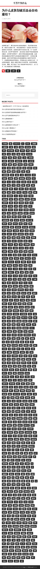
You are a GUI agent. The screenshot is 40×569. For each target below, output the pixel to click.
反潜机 (33, 199)
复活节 (14, 241)
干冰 (10, 279)
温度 (35, 370)
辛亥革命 (10, 502)
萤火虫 (23, 470)
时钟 (9, 317)
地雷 (9, 237)
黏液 (13, 557)
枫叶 (9, 338)
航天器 (28, 460)
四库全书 (32, 227)
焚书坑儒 (12, 383)
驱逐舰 (17, 547)
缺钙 (9, 443)
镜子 (33, 519)
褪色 (28, 484)
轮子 (18, 498)
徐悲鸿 (14, 290)
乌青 (23, 154)
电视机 (32, 404)
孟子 (22, 258)
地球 (31, 234)
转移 (13, 498)
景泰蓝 (25, 321)
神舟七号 (26, 425)
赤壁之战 (26, 491)
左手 (10, 276)
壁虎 (4, 241)
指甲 (10, 304)
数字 (32, 307)
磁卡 (4, 425)
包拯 (9, 192)
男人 (18, 408)
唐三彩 (16, 220)
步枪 (21, 345)
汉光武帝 (16, 352)
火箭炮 (4, 380)
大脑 (16, 244)
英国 (23, 467)
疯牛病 (28, 408)
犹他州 (26, 387)
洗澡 (18, 359)
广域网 (34, 279)
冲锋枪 (34, 182)
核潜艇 (32, 338)
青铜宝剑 (17, 533)
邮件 (4, 509)
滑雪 (10, 373)
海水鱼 (34, 363)
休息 (25, 164)
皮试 (16, 415)
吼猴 (9, 217)
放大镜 (21, 307)
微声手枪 (20, 290)
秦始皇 (14, 429)
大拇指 (4, 244)
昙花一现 (24, 317)
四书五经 (18, 227)
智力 (30, 321)
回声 (4, 230)
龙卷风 (16, 561)
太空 (26, 248)
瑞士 (4, 401)
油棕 (21, 356)
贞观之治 (10, 491)
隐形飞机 (5, 530)
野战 (29, 509)
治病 (30, 356)
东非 (4, 150)
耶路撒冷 (24, 446)
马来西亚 (5, 547)
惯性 (18, 293)
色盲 (17, 463)
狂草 (31, 387)
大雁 (32, 244)
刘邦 (33, 185)
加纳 (26, 189)
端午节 (4, 436)
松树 (34, 335)
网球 (18, 443)
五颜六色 (11, 161)
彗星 (31, 286)
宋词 (29, 262)
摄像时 (29, 304)
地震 (13, 237)
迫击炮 (21, 505)
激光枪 (27, 373)
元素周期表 (5, 175)
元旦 (18, 171)
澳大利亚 (20, 373)
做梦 (4, 171)
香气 (12, 543)
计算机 (23, 488)
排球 (19, 304)
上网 (16, 147)
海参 (13, 363)
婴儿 (19, 255)
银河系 (22, 519)
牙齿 (11, 387)
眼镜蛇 (4, 422)
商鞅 (30, 223)
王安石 (23, 394)
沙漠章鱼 (14, 356)
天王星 (21, 248)
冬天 (34, 178)
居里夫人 (11, 272)
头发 (16, 251)
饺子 (4, 543)
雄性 (11, 530)
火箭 (32, 377)
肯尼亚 (4, 453)
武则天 (26, 345)
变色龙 (4, 206)
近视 (10, 505)
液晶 (34, 366)
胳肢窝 (9, 457)
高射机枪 (5, 550)
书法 (19, 157)
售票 (10, 223)
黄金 (4, 557)
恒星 (13, 293)
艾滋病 (27, 463)
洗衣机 (28, 359)
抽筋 (28, 300)
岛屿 (26, 272)
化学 (13, 192)
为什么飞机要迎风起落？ (9, 134)
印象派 (31, 196)
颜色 (29, 536)
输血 (4, 502)
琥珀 (33, 397)
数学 (10, 310)
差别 (25, 276)
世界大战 (27, 147)
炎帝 (30, 380)
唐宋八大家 (29, 220)
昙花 (18, 317)
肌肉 (4, 450)
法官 (9, 359)
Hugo (24, 567)
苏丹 (13, 467)
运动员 (31, 502)
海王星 (4, 366)
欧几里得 (14, 345)
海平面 (23, 363)
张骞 (10, 286)
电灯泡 (16, 404)
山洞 (22, 272)
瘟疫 (9, 411)
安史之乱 (11, 262)
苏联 (18, 467)
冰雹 (29, 182)
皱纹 (21, 415)
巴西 (30, 276)
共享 (34, 175)
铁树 (17, 516)
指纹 (15, 304)
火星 (17, 377)
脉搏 (19, 457)
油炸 (25, 356)
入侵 (22, 175)
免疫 (17, 175)
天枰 (10, 248)
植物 (22, 342)
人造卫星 (31, 161)
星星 (35, 317)
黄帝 (31, 554)
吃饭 (16, 210)
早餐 (4, 317)
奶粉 (15, 255)
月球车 (28, 324)
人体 (25, 161)
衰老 (23, 484)
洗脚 (23, 359)
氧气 (18, 349)
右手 (30, 206)
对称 (25, 265)
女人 (10, 255)
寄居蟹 (9, 265)
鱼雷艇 (4, 554)
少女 (21, 269)
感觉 (4, 296)
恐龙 (9, 293)
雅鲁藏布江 (17, 530)
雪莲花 (29, 530)
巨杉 (21, 276)
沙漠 (9, 356)
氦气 (13, 349)
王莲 (35, 394)
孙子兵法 (5, 258)
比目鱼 (4, 349)
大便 (30, 241)
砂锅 (19, 422)
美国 (23, 443)
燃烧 (28, 383)
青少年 (4, 533)
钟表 (9, 516)
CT (23, 143)
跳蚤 (34, 495)
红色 (22, 439)
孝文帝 (16, 258)
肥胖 (32, 450)
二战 (24, 157)
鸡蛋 (15, 554)
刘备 (23, 185)
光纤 (12, 175)
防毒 (35, 523)
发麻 (16, 203)
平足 (15, 279)
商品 (21, 223)
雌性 (24, 530)
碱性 (30, 422)
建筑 (9, 283)
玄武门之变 (16, 394)
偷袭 (13, 171)
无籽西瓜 (16, 314)
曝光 (4, 324)
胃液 (17, 453)
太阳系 (4, 251)
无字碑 (9, 314)
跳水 (24, 495)
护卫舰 (22, 300)
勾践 (4, 192)
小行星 (15, 269)
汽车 (4, 356)
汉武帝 (22, 352)
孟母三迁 (27, 258)
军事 (16, 178)
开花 (30, 283)
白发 (28, 411)
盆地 (25, 415)
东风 (17, 150)
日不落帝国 (23, 314)
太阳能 (10, 251)
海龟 (24, 366)
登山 (23, 411)
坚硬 (18, 237)
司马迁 (10, 210)
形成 (4, 290)
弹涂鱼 (15, 286)
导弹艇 (4, 269)
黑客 (18, 557)
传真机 (31, 164)
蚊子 (4, 477)
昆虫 (13, 317)
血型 (4, 484)
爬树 (32, 383)
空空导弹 (10, 432)
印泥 (25, 196)
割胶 (11, 189)
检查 (17, 342)
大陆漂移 (26, 244)
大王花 (10, 244)
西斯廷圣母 (5, 488)
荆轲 (28, 467)
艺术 (22, 463)
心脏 (31, 290)
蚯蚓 (9, 477)
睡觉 (10, 422)
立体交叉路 (28, 432)
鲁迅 (10, 554)
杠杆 (9, 335)
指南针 (4, 304)
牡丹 (21, 387)
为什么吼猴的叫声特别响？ (9, 131)
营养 (29, 470)
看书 (9, 418)
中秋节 (22, 150)
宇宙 (34, 258)
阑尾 (30, 523)
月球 (23, 324)
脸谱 (4, 460)
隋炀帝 (27, 526)
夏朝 (25, 241)
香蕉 (17, 543)
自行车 (18, 460)
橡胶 (9, 345)
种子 (9, 429)
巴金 (35, 276)
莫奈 (13, 470)
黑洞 (23, 557)
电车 (9, 408)
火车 (10, 380)
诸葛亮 (34, 488)
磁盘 (15, 425)
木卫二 (32, 328)
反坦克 (27, 199)
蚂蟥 (32, 474)
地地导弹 (20, 234)
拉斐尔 (33, 300)
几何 (13, 185)
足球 (10, 495)
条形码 (14, 335)
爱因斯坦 (5, 387)
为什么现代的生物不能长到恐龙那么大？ (13, 109)
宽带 (4, 265)
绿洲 (4, 443)
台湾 (16, 206)
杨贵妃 (20, 335)
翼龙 (4, 446)
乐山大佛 (29, 154)
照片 (23, 383)
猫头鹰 (4, 394)
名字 (21, 210)
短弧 (15, 422)
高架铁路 (18, 550)
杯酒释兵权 (27, 335)
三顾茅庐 (5, 147)
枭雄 (13, 338)
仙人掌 (4, 164)
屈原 (17, 272)
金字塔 (4, 512)
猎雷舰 (22, 390)
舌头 (23, 460)
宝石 (34, 262)
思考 (4, 293)
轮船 (28, 498)
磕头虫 (20, 425)
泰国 (13, 359)
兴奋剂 (4, 178)
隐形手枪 (33, 526)
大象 (21, 244)
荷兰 (4, 470)
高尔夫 (11, 550)
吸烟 (4, 217)
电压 (30, 401)
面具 (4, 536)
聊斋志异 (31, 446)
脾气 (12, 460)
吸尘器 (32, 213)
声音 (9, 241)
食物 (28, 540)
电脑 (22, 404)
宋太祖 (17, 262)
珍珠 (22, 397)
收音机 (10, 307)
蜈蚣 (22, 477)
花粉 (4, 467)
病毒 (4, 411)
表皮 (18, 484)
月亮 (18, 324)
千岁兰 (19, 192)
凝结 (8, 71)
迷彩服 (27, 505)
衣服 (13, 484)
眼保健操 (19, 418)
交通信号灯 (18, 161)
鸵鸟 (19, 554)
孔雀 (29, 255)
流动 (34, 359)
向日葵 (32, 210)
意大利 (23, 293)
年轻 (24, 279)
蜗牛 (32, 477)
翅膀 (33, 443)
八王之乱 (27, 175)
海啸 (18, 363)
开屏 (21, 283)
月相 (34, 324)
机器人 (20, 331)
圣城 (26, 230)
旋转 (4, 314)
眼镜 (35, 418)
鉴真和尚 (16, 512)
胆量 (26, 453)
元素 (28, 171)
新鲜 (26, 310)
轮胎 (23, 498)
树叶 (27, 338)
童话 (35, 432)
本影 (15, 331)
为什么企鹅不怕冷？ (8, 122)
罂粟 (13, 443)
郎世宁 (9, 509)
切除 (18, 185)
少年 (25, 269)
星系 (9, 321)
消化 (29, 366)
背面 (31, 453)
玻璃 (12, 397)
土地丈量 (16, 230)
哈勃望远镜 (5, 220)
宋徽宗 (23, 262)
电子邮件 (5, 404)
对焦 (21, 265)
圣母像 (32, 230)
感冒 (29, 293)
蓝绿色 (17, 474)
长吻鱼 (8, 523)
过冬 (16, 502)
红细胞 (16, 439)
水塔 (33, 349)
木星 (4, 331)
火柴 (22, 377)
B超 (10, 143)
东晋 (34, 147)
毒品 (35, 345)
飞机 (9, 540)
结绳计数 (33, 439)
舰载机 (11, 463)
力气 (16, 189)
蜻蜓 (18, 481)
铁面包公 (23, 516)
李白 (4, 335)
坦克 (23, 237)
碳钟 (35, 422)
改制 (16, 307)
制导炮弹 (5, 189)
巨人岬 (15, 276)
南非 (4, 196)
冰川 (18, 182)
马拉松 (34, 543)
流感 (4, 363)
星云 (30, 317)
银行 (28, 519)
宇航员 (4, 262)
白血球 (33, 411)
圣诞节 (9, 234)
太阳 (31, 248)
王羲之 (29, 394)
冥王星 (28, 178)
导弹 (30, 265)
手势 (23, 296)
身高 (4, 498)
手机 (28, 296)
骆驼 (23, 547)
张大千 (4, 286)
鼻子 (33, 557)
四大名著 (25, 227)
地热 (26, 234)
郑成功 (15, 509)
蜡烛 (13, 481)
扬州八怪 (5, 300)
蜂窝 (17, 477)
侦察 (13, 168)
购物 (16, 491)
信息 (24, 168)
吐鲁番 (26, 210)
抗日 (11, 300)
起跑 (32, 491)
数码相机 (16, 310)
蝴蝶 (23, 481)
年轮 (19, 279)
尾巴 (30, 269)
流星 (9, 363)
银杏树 (16, 519)
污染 (31, 352)
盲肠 (35, 415)
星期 (4, 321)
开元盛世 (14, 283)
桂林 (8, 342)
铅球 (34, 516)
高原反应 (33, 547)
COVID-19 (16, 143)
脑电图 (25, 457)
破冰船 (25, 422)
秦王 (24, 429)
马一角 (22, 543)
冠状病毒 (22, 178)
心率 (26, 290)
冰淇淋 (23, 182)
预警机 (19, 536)
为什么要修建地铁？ (8, 119)
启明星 (14, 213)
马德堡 (28, 543)
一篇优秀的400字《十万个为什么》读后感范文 (15, 106)
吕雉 (4, 213)
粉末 (25, 436)
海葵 (10, 366)
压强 (16, 199)
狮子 (11, 390)
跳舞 (29, 495)
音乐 (9, 536)
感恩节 (34, 293)
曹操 (13, 324)
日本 (30, 314)
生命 (9, 401)
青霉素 (23, 533)
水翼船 (9, 352)
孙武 (11, 258)
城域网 (33, 237)
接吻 (24, 304)
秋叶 (32, 425)
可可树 (10, 206)
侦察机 (19, 168)
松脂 (4, 338)
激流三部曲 (5, 377)
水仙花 (27, 349)
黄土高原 (25, 554)
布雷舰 (4, 279)
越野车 (4, 495)
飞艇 (13, 540)
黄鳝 (9, 557)
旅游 (31, 310)
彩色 (9, 290)
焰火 (18, 383)
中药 (28, 150)
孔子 (24, 255)
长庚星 (19, 523)
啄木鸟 (15, 223)
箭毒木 (20, 436)
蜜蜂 (9, 481)
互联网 (4, 161)
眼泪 (25, 418)
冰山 (9, 182)
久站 (13, 154)
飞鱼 (18, 540)
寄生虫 (15, 265)
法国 (4, 359)
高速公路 (25, 550)
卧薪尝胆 (10, 196)
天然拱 (15, 248)
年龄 (29, 279)
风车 (4, 540)
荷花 (9, 470)
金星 (10, 512)
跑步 (19, 495)
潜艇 (15, 373)
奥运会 (4, 255)
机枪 (25, 331)
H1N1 (27, 143)
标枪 (18, 338)
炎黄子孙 (5, 383)
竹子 (10, 436)
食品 (23, 540)
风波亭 (34, 536)
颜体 (24, 536)
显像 (13, 321)
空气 (4, 432)
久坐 (9, 154)
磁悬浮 (9, 425)
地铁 (4, 237)
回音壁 (9, 230)
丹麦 (4, 154)
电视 (26, 404)
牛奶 (16, 387)
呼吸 (29, 217)
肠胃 (22, 450)
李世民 (31, 331)
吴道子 (26, 213)
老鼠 (13, 446)
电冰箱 (25, 401)
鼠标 (28, 557)
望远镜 (19, 328)
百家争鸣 (5, 415)
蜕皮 (27, 477)
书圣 (15, 157)
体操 (9, 168)
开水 (25, 283)
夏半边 (20, 241)
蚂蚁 (28, 474)
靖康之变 (30, 533)
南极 (35, 192)
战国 (9, 296)
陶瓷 (21, 526)
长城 (13, 523)
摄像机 (4, 307)
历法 (11, 199)
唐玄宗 (4, 223)
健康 (9, 171)
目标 (30, 415)
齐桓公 (4, 561)
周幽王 (14, 217)
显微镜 (19, 321)
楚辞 (27, 342)
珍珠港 (27, 397)
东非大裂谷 (10, 150)
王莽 (4, 397)
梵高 (12, 342)
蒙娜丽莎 (5, 474)
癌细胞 (18, 411)
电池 (11, 404)
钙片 (28, 512)
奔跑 (25, 251)
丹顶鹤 (33, 150)
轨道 (9, 498)
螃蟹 (28, 481)
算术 (15, 436)
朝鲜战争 (25, 328)
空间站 (21, 432)
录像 (21, 286)
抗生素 (16, 300)
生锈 (13, 401)
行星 (9, 484)
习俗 (10, 157)
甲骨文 (19, 401)
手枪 (33, 296)
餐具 (33, 540)
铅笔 (4, 519)
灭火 (15, 380)
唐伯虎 (22, 220)
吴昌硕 (20, 213)
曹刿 (9, 324)
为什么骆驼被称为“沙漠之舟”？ (11, 125)
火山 (12, 377)
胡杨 (4, 457)
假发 (35, 168)
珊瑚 (17, 397)
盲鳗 (4, 418)
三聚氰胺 (34, 143)
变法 (26, 203)
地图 (15, 234)
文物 (22, 310)
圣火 (4, 234)
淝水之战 (5, 370)
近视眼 (15, 505)
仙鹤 (10, 164)
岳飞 (31, 272)
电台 (35, 401)
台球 (21, 206)
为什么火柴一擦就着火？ (9, 128)
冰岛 (13, 182)
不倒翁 (21, 147)
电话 (4, 408)
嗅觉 (12, 227)
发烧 (11, 203)
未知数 (9, 331)
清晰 (30, 370)
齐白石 (10, 561)
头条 (21, 251)
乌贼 (18, 154)
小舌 (10, 269)
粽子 (35, 436)
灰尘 (25, 380)
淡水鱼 (11, 370)
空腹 (16, 432)
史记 (25, 206)
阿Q (10, 526)
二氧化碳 (30, 157)
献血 (10, 394)
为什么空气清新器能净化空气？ (11, 115)
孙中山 (34, 255)
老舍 (9, 446)
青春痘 (10, 533)
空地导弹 (30, 429)
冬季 (4, 182)
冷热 (4, 185)
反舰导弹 (5, 203)
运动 (25, 502)
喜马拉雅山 (5, 227)
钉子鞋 (22, 512)
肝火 (17, 450)
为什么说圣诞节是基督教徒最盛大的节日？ (14, 112)
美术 (28, 443)
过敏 (21, 502)
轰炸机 (33, 498)
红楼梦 (4, 439)
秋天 (4, 429)
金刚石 (34, 509)
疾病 (34, 408)
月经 (4, 328)
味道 (19, 217)
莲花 (18, 470)
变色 (31, 203)
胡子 (35, 453)
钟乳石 (33, 512)
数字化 (4, 310)
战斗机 (14, 296)
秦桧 (19, 429)
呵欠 (24, 217)
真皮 (13, 418)
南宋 (30, 192)
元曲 (23, 171)
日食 (35, 314)
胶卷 (15, 457)
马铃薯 (11, 547)
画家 (23, 408)
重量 (24, 509)
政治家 (27, 307)
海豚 (19, 366)
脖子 (30, 457)
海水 (29, 363)
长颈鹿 (25, 523)
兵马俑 (10, 178)
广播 (4, 283)
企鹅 (15, 164)
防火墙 (4, 526)
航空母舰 (5, 463)
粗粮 (30, 436)
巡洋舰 (4, 276)
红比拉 (10, 439)
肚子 (9, 450)
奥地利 (31, 251)
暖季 (35, 321)
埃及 (28, 237)
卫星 (21, 196)
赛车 (21, 491)
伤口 (4, 168)
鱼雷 (35, 550)
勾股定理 (32, 189)
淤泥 (17, 370)
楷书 (32, 342)
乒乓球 (4, 157)
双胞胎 (21, 199)
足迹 (15, 495)
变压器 (21, 203)
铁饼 (29, 516)
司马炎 (4, 210)
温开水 (4, 373)
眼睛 (30, 418)
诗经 (29, 488)
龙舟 (22, 561)
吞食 (9, 213)
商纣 (25, 223)
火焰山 (27, 377)
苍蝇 (9, 467)
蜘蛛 (4, 481)
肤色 (27, 450)
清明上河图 (23, 370)
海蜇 (15, 366)
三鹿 (11, 147)
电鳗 (13, 408)
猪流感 (28, 390)
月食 (9, 328)
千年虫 (25, 192)
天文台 (4, 248)
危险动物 (5, 199)
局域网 (4, 272)
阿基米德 (15, 526)
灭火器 (20, 380)
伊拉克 (20, 164)
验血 (28, 547)
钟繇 (4, 516)
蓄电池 (11, 474)
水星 (4, 352)
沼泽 (35, 356)
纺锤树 (27, 439)
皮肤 (13, 71)
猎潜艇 (16, 390)
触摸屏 (17, 488)
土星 (22, 230)
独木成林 (5, 390)
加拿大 (21, 189)
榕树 (4, 345)
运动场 (4, 505)
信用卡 (29, 168)
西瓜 (12, 488)
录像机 (26, 286)
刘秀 (28, 185)
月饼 (13, 328)
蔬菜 (23, 474)
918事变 (5, 143)
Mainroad (30, 567)
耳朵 (18, 446)
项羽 (13, 536)
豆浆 (4, 491)
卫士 (16, 196)
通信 (32, 505)
